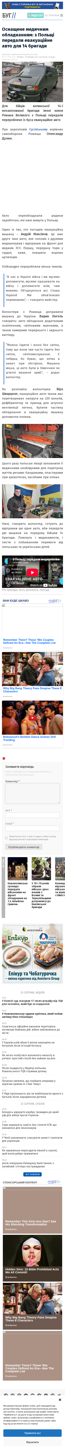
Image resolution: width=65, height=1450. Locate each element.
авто (36, 57)
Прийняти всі (32, 1433)
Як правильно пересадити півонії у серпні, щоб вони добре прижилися (29, 1152)
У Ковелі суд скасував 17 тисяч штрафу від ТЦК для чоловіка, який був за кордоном (32, 1002)
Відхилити (32, 1442)
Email (9, 823)
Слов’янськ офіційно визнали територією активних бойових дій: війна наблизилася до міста (31, 1029)
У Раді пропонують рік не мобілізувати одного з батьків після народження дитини (32, 1095)
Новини (20, 57)
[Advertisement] (32, 181)
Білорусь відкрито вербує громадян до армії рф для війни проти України (30, 1114)
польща (51, 57)
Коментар (12, 781)
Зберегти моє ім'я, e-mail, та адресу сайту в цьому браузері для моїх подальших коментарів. (32, 838)
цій (28, 1424)
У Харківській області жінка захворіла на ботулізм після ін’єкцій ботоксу (28, 1044)
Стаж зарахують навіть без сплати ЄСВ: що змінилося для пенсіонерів (29, 1126)
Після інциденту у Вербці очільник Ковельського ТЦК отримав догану (24, 1070)
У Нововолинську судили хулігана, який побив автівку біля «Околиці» (32, 1015)
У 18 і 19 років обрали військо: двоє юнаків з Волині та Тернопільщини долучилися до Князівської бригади (41, 895)
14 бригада (29, 57)
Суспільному (39, 129)
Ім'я (8, 810)
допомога (43, 57)
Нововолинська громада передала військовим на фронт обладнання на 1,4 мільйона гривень (18, 894)
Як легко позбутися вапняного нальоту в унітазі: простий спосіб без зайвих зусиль (28, 1057)
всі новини (33, 1174)
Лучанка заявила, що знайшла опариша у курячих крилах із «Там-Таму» (29, 1082)
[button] (60, 1399)
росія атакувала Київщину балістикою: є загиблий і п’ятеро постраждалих (28, 1165)
